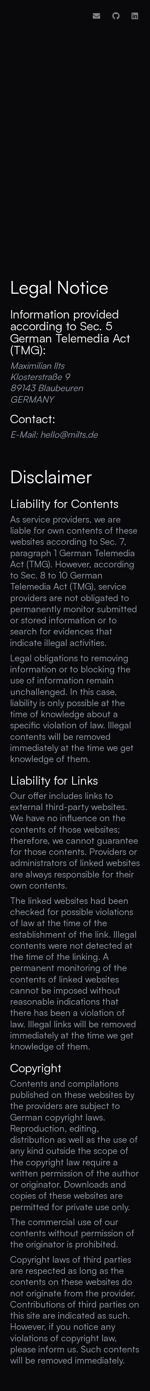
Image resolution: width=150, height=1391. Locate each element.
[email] (96, 16)
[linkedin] (134, 16)
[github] (115, 16)
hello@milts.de (69, 434)
